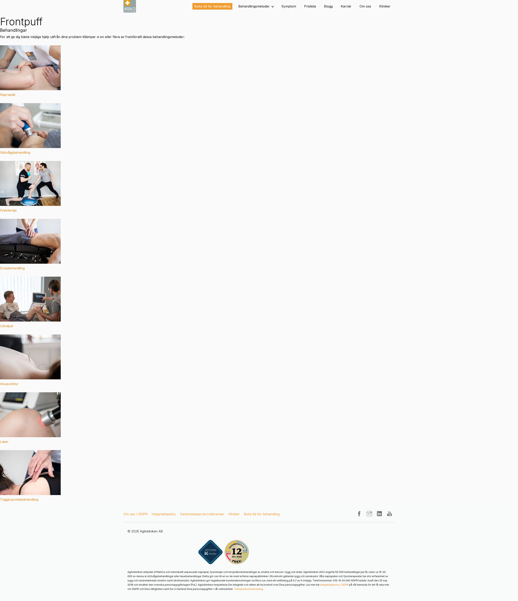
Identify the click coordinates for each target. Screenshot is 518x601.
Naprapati (7, 95)
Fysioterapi (8, 210)
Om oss (365, 6)
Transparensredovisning (248, 588)
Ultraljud (6, 326)
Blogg (328, 6)
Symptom (288, 6)
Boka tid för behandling (212, 6)
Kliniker (385, 6)
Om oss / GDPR (135, 514)
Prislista (310, 6)
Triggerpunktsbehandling (19, 499)
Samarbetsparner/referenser (202, 514)
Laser (4, 442)
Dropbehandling (12, 268)
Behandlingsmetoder (254, 6)
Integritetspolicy (164, 514)
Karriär (346, 6)
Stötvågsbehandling (15, 152)
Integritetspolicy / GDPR (334, 584)
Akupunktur (9, 384)
